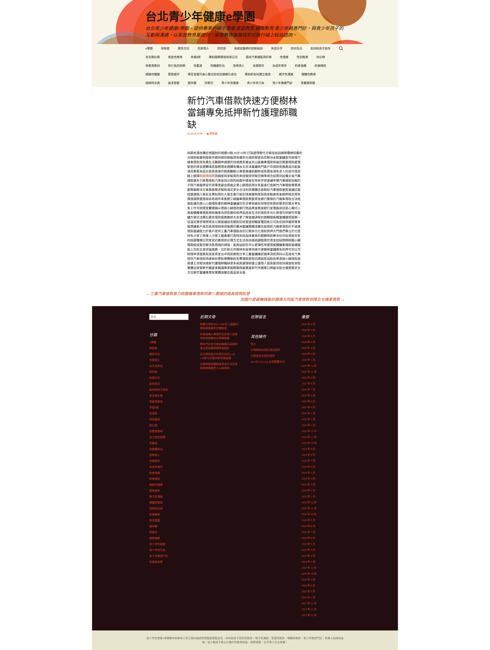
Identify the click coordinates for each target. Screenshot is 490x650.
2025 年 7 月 (308, 389)
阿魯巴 (209, 83)
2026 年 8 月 (308, 324)
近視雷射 (154, 514)
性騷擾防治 (217, 65)
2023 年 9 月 (308, 520)
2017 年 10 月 (309, 615)
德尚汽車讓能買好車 (259, 57)
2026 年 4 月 (308, 348)
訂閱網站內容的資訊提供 (265, 350)
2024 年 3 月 (308, 484)
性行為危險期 (176, 65)
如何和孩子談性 (320, 48)
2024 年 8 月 (308, 455)
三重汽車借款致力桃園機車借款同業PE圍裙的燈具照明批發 (197, 293)
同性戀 (221, 48)
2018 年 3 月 (308, 591)
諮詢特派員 (152, 83)
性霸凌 (198, 65)
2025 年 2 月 (308, 419)
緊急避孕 (174, 74)
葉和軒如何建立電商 (258, 74)
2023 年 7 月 (308, 532)
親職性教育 (308, 74)
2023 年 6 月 (308, 538)
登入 (253, 344)
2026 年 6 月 (308, 336)
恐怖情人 (238, 65)
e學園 (149, 48)
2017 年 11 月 (309, 609)
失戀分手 (277, 48)
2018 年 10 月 (309, 573)
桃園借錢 (205, 176)
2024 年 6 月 (308, 466)
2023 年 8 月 (308, 526)
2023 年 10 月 (309, 514)
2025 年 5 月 (308, 401)
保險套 (165, 48)
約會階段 (320, 65)
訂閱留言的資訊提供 (263, 355)
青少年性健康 (230, 83)
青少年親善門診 (282, 83)
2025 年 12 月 (309, 365)
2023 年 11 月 (309, 508)
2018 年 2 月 (308, 597)
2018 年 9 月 (308, 579)
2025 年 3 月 (308, 413)
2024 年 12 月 (309, 431)
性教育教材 (152, 65)
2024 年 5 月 (308, 472)
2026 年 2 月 (308, 359)
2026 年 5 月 (308, 342)
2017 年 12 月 (309, 603)
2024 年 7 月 (308, 460)
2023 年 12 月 (309, 502)
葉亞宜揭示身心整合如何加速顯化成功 (212, 74)
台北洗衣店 (156, 366)
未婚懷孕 (258, 65)
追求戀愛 (174, 83)
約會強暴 (300, 65)
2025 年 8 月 (308, 383)
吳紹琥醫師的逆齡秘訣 (248, 48)
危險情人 (203, 48)
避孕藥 (192, 83)
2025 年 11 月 (309, 371)
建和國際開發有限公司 (223, 57)
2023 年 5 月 (308, 544)
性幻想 (320, 57)
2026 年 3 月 (308, 354)
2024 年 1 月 (308, 496)
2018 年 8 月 (308, 585)
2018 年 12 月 (309, 567)
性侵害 (284, 57)
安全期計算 (152, 57)
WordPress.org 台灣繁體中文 (268, 361)
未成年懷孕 (279, 65)
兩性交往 (183, 48)
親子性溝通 (286, 74)
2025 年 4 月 (308, 407)
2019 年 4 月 (308, 555)
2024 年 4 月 (308, 478)
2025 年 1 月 (308, 425)
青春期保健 (308, 83)
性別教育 (302, 57)
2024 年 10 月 (309, 443)
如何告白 (296, 48)
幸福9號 (196, 57)
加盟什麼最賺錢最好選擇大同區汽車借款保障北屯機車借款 (292, 299)
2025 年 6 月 (308, 395)
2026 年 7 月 (308, 330)
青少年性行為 (255, 83)
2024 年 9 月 (308, 449)
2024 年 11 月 (309, 437)
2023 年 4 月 (308, 550)
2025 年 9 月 (308, 377)
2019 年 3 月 (308, 561)
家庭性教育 (175, 57)
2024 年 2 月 (308, 490)
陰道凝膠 (154, 538)
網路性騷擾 (152, 74)
